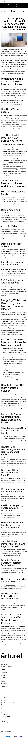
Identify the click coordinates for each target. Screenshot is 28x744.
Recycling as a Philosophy (8, 703)
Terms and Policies (14, 740)
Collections (4, 693)
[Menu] (1, 11)
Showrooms (4, 708)
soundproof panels (10, 271)
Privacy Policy (4, 697)
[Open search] (4, 11)
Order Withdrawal (5, 714)
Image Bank (4, 710)
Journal (3, 699)
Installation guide (5, 706)
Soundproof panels (6, 457)
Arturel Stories (5, 700)
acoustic (24, 60)
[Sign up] (25, 726)
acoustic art (23, 168)
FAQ (2, 704)
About (3, 691)
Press (2, 712)
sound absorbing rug (13, 403)
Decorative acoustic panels (14, 494)
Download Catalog (6, 716)
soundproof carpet (15, 289)
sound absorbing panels (7, 401)
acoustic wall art (15, 231)
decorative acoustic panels (10, 168)
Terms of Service (5, 695)
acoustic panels (5, 89)
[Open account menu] (23, 11)
